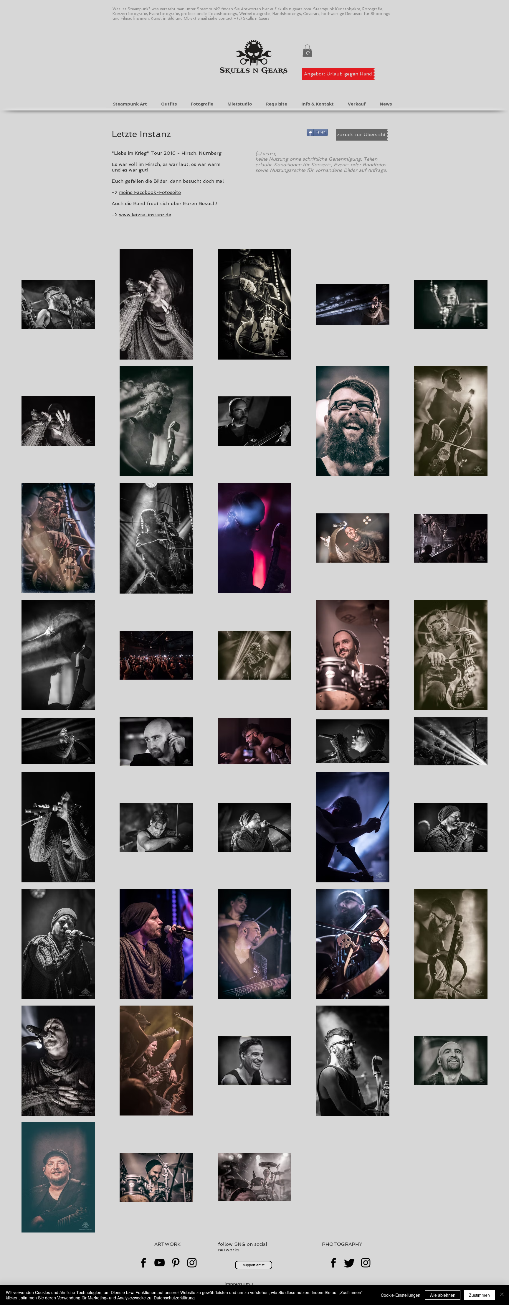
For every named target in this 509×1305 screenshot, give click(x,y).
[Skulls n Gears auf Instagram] (365, 1262)
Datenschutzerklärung (174, 1298)
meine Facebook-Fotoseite (150, 192)
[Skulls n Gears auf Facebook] (333, 1262)
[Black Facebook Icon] (143, 1262)
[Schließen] (501, 1295)
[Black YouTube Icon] (159, 1262)
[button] (307, 51)
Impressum (237, 1284)
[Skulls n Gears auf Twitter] (349, 1262)
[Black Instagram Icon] (192, 1262)
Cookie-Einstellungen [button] (400, 1295)
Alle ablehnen (442, 1295)
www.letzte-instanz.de (145, 215)
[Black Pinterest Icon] (175, 1262)
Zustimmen (479, 1295)
